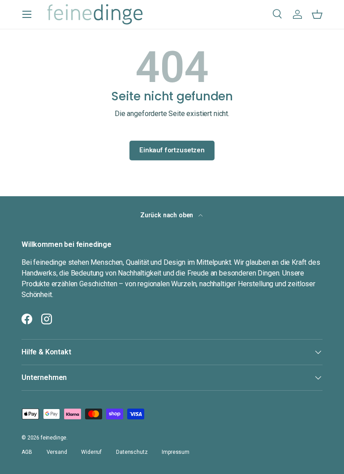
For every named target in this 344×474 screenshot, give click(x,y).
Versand (57, 452)
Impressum (175, 452)
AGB (27, 452)
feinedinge (53, 438)
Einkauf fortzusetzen (172, 150)
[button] (317, 14)
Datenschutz (131, 452)
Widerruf (91, 452)
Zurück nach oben (167, 215)
